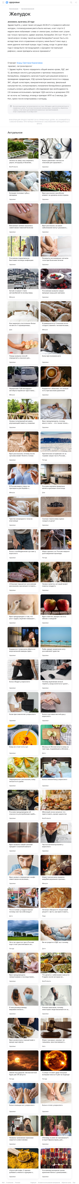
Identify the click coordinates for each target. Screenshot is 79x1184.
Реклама (17, 1182)
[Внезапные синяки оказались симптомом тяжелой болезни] (23, 218)
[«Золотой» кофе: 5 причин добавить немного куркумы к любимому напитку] (23, 1163)
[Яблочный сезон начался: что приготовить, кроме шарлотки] (56, 805)
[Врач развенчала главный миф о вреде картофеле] (23, 1033)
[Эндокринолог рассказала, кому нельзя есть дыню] (23, 772)
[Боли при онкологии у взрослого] (23, 707)
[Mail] (7, 2)
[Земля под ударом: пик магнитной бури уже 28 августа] (23, 1065)
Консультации (13, 8)
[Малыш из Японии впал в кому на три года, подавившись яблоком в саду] (56, 740)
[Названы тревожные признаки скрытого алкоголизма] (23, 1131)
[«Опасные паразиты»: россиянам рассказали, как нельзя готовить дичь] (23, 577)
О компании (9, 1182)
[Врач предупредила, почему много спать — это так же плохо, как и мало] (56, 414)
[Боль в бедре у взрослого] (23, 675)
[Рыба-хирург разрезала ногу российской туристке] (56, 642)
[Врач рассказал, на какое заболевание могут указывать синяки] (56, 218)
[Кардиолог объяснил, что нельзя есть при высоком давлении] (56, 381)
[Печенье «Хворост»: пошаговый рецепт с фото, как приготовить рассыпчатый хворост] (56, 903)
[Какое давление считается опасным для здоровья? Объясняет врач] (56, 153)
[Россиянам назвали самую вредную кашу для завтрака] (56, 284)
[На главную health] (14, 2)
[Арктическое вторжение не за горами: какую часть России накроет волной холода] (56, 447)
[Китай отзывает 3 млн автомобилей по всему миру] (23, 284)
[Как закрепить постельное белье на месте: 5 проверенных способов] (23, 316)
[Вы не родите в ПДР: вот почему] (56, 935)
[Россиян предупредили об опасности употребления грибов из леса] (23, 805)
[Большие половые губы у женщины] (23, 186)
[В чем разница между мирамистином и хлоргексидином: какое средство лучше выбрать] (23, 1000)
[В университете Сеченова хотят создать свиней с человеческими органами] (56, 316)
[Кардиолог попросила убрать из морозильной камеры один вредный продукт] (23, 642)
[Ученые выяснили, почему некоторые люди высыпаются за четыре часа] (56, 1000)
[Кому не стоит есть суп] (23, 740)
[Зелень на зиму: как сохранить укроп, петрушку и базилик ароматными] (23, 153)
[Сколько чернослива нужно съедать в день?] (56, 512)
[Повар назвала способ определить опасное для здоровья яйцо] (23, 349)
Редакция (33, 1182)
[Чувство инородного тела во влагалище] (23, 512)
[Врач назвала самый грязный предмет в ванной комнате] (23, 837)
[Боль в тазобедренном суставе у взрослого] (23, 544)
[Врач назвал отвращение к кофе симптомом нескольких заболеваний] (23, 870)
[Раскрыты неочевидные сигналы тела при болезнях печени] (56, 251)
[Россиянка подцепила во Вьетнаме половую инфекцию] (23, 251)
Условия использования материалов (49, 1182)
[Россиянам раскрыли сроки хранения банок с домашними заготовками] (56, 1163)
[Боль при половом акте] (56, 349)
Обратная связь (66, 1182)
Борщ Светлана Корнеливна (29, 63)
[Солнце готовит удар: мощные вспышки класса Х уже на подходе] (56, 1065)
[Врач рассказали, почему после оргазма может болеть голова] (23, 447)
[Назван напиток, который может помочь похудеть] (56, 577)
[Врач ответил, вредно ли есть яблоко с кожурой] (56, 609)
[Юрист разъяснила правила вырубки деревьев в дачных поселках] (56, 870)
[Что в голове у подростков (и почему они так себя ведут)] (23, 903)
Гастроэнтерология (27, 8)
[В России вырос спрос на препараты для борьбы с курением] (23, 479)
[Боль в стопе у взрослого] (56, 1098)
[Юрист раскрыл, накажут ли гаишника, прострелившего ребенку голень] (56, 1033)
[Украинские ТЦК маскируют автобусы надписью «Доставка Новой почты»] (23, 381)
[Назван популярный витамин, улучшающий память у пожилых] (23, 414)
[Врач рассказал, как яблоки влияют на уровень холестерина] (56, 186)
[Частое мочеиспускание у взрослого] (56, 837)
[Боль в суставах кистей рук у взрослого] (56, 707)
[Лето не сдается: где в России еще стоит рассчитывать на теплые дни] (23, 935)
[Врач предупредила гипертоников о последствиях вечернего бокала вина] (23, 968)
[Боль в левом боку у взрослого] (56, 772)
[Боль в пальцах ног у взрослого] (23, 1098)
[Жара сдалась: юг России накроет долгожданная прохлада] (56, 544)
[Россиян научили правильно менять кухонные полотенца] (56, 479)
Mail (3, 1182)
